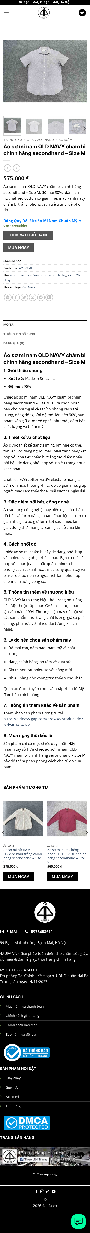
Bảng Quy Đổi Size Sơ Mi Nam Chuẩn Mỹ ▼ (42, 220)
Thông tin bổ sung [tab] (19, 334)
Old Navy (28, 287)
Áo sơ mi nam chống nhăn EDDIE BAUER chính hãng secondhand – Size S (67, 856)
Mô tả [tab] (8, 324)
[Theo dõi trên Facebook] (36, 1192)
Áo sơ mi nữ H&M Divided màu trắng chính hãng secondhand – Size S (22, 856)
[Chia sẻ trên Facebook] (16, 297)
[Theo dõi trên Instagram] (42, 1192)
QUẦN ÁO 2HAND (40, 139)
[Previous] (11, 71)
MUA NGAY (18, 247)
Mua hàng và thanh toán (25, 1006)
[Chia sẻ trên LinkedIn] (49, 297)
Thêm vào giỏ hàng (28, 235)
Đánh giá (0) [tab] (13, 343)
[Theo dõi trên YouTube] (53, 1192)
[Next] (79, 71)
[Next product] (7, 168)
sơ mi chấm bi (19, 275)
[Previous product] (16, 168)
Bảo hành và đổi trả (21, 1034)
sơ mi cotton (39, 275)
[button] (6, 12)
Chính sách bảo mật (21, 1025)
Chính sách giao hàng (22, 1015)
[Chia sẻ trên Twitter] (24, 297)
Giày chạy (13, 1078)
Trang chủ (12, 139)
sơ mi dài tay (57, 275)
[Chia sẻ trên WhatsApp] (8, 297)
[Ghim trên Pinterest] (41, 297)
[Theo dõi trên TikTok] (48, 1192)
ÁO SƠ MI (66, 139)
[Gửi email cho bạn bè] (32, 297)
